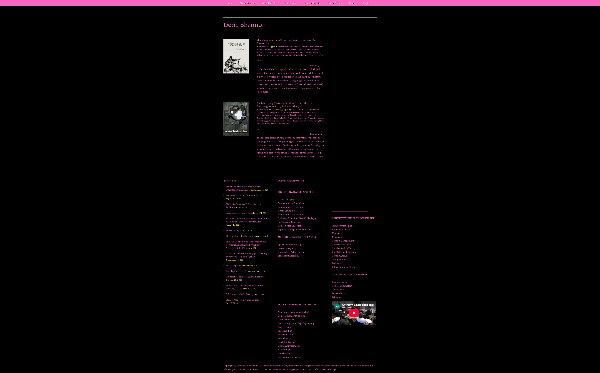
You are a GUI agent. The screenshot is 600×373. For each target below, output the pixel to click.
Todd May (265, 124)
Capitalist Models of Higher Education (244, 277)
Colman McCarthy (308, 112)
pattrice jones (273, 121)
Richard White (263, 55)
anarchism (303, 47)
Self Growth (232, 230)
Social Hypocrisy (234, 265)
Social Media (267, 4)
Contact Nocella (310, 4)
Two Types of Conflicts (237, 271)
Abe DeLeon (297, 110)
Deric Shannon (304, 50)
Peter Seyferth (286, 121)
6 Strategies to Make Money (239, 294)
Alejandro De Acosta (313, 110)
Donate (353, 3)
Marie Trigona (299, 52)
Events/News (333, 4)
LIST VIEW (323, 34)
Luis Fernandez (310, 118)
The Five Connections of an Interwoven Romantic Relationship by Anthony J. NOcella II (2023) (246, 245)
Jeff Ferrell (288, 118)
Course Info (288, 4)
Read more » (263, 92)
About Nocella (246, 4)
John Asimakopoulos (283, 52)
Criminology (277, 110)
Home (230, 3)
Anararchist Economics (288, 47)
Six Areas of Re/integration (239, 213)
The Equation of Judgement (239, 236)
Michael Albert (311, 52)
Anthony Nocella (264, 50)
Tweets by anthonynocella (291, 181)
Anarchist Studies (316, 47)
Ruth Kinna (274, 55)
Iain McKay (268, 52)
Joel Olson (298, 118)
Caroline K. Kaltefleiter (290, 112)
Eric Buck (268, 118)
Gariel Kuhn (278, 118)
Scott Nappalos (286, 55)
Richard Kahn (312, 121)
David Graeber (292, 115)
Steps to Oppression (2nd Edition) (242, 300)
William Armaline (316, 55)
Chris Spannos (278, 50)
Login (366, 3)
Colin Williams (291, 50)
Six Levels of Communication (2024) (244, 195)
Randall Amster (299, 121)
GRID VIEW (319, 34)
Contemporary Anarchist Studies (271, 115)
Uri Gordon (299, 55)
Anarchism (263, 47)
